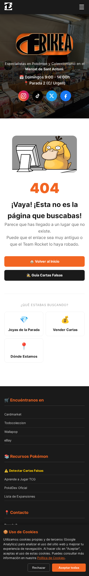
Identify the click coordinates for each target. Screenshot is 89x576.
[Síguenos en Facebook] (65, 95)
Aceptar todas (69, 567)
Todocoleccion (15, 423)
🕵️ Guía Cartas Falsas (44, 275)
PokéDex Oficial (15, 488)
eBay (7, 440)
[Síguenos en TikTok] (37, 95)
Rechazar (38, 567)
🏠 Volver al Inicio (44, 261)
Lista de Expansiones (19, 496)
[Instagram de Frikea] (23, 95)
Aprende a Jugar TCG (20, 479)
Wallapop (11, 432)
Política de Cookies (51, 558)
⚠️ (23, 470)
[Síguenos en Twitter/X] (51, 95)
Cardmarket (12, 414)
